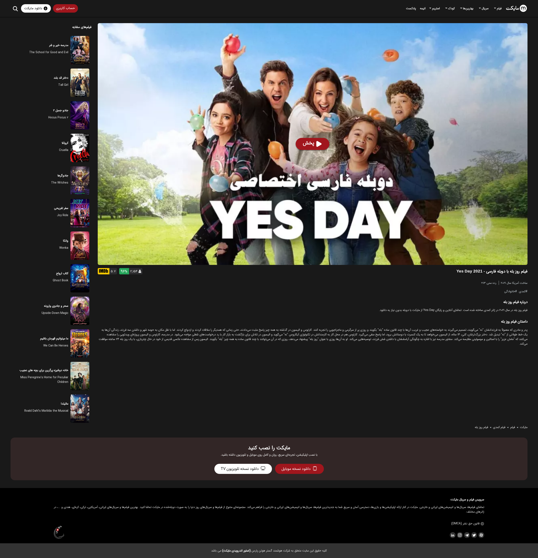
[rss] (452, 535)
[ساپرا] (59, 532)
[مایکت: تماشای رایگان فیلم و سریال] (516, 8)
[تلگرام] (467, 535)
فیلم (512, 427)
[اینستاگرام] (459, 535)
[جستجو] (15, 8)
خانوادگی (509, 291)
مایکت (523, 427)
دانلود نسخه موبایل (296, 469)
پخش (308, 143)
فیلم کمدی (499, 427)
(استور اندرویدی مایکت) (236, 550)
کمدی (522, 291)
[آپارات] (481, 535)
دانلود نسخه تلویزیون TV (240, 469)
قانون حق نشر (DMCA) (465, 523)
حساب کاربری (65, 8)
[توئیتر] (474, 535)
